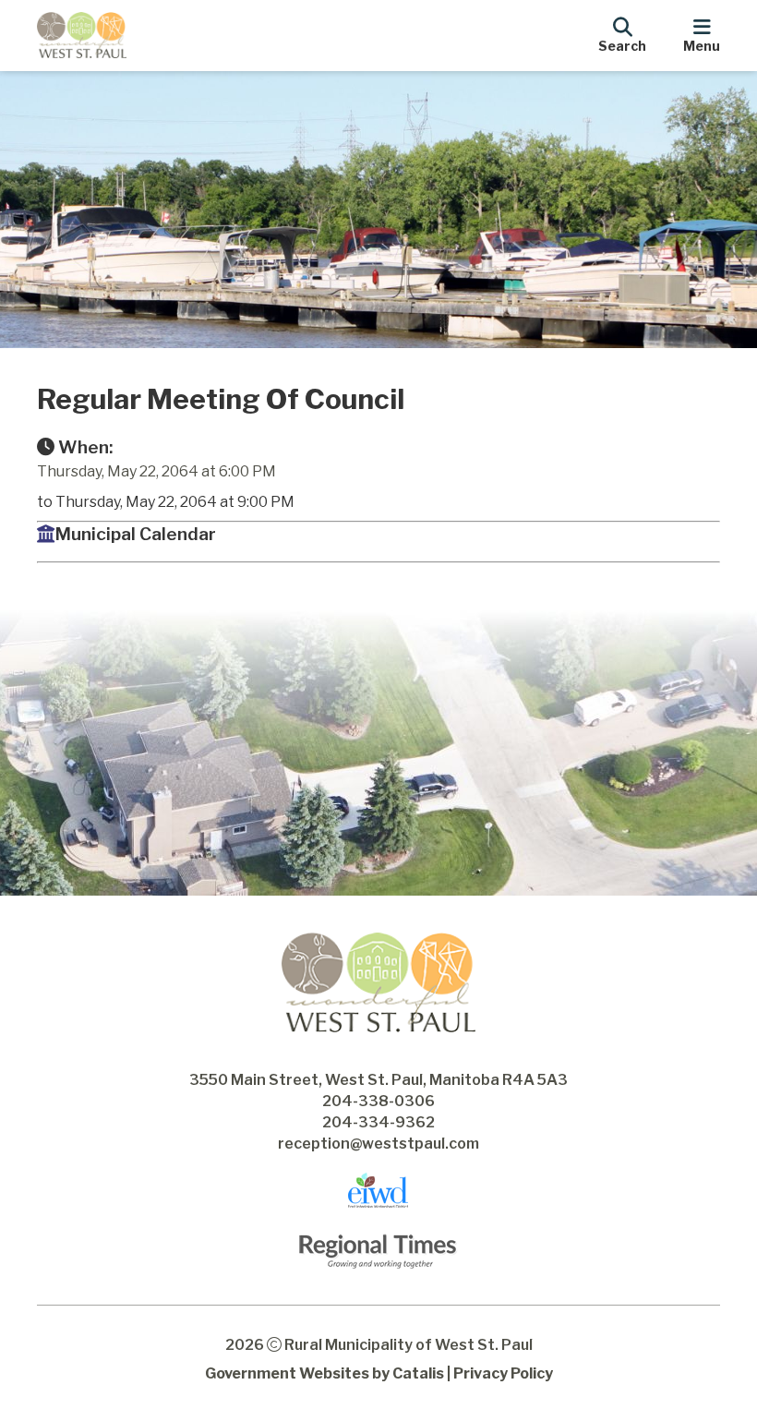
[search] (622, 32)
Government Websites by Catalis (324, 1373)
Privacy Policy (503, 1373)
